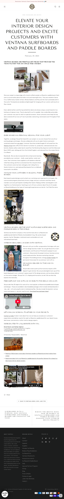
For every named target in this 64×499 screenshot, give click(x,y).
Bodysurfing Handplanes (29, 451)
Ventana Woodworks (28, 456)
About (24, 438)
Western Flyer (8, 145)
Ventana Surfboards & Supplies (15, 489)
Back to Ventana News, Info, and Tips (33, 401)
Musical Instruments (28, 458)
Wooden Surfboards (28, 448)
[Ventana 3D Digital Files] (32, 80)
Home (23, 14)
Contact (24, 440)
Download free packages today (39, 291)
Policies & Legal (26, 476)
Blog (23, 471)
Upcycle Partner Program (30, 466)
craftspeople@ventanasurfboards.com (14, 329)
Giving (24, 468)
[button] (55, 6)
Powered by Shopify (8, 491)
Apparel (24, 443)
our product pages (50, 257)
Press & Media (26, 473)
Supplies (24, 446)
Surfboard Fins (26, 453)
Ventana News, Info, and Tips (33, 14)
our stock (20, 143)
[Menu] (5, 6)
